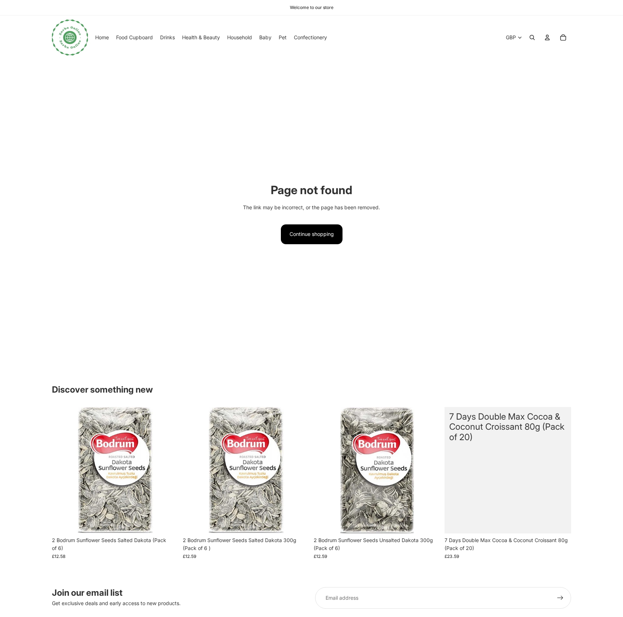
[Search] (532, 37)
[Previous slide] (63, 470)
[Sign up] (560, 597)
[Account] (547, 37)
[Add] (167, 522)
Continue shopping (312, 234)
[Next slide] (167, 470)
